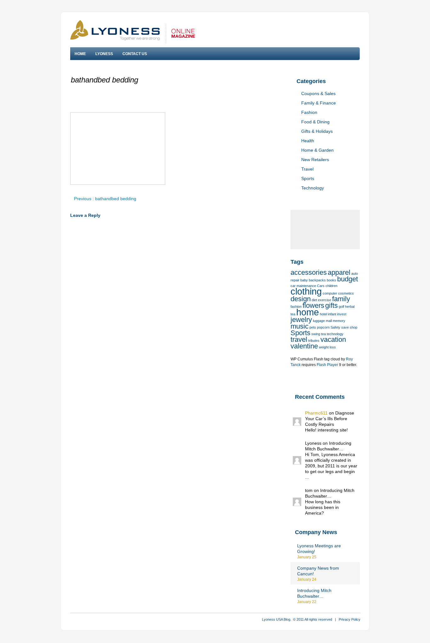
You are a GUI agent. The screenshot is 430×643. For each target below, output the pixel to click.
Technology (312, 187)
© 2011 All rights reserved (312, 619)
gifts (331, 305)
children (331, 286)
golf (341, 306)
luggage (319, 321)
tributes (314, 340)
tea (323, 334)
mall (329, 321)
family (341, 299)
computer (330, 293)
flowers (313, 305)
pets (312, 327)
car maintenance (303, 286)
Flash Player (327, 365)
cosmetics (346, 293)
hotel (323, 314)
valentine (304, 346)
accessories (309, 272)
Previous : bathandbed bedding (105, 198)
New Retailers (315, 159)
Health (307, 140)
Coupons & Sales (318, 93)
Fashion (309, 112)
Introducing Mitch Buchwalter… (314, 593)
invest (341, 314)
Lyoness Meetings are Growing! (319, 548)
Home (80, 54)
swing (315, 334)
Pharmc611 (316, 412)
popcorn (323, 327)
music (299, 326)
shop (353, 327)
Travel (307, 169)
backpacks (317, 280)
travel (299, 339)
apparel (339, 272)
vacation (333, 339)
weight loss (327, 347)
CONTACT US (134, 54)
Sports (307, 178)
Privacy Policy (349, 619)
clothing (306, 291)
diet (314, 300)
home (307, 312)
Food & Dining (315, 121)
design (301, 299)
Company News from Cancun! (318, 571)
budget (347, 279)
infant (332, 314)
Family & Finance (318, 102)
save (345, 327)
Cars (321, 286)
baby (304, 280)
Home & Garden (317, 150)
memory (339, 321)
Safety (335, 327)
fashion (296, 306)
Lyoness (104, 54)
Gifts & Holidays (317, 131)
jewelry (301, 320)
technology (335, 334)
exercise (324, 300)
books (331, 280)
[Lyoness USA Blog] (132, 31)
